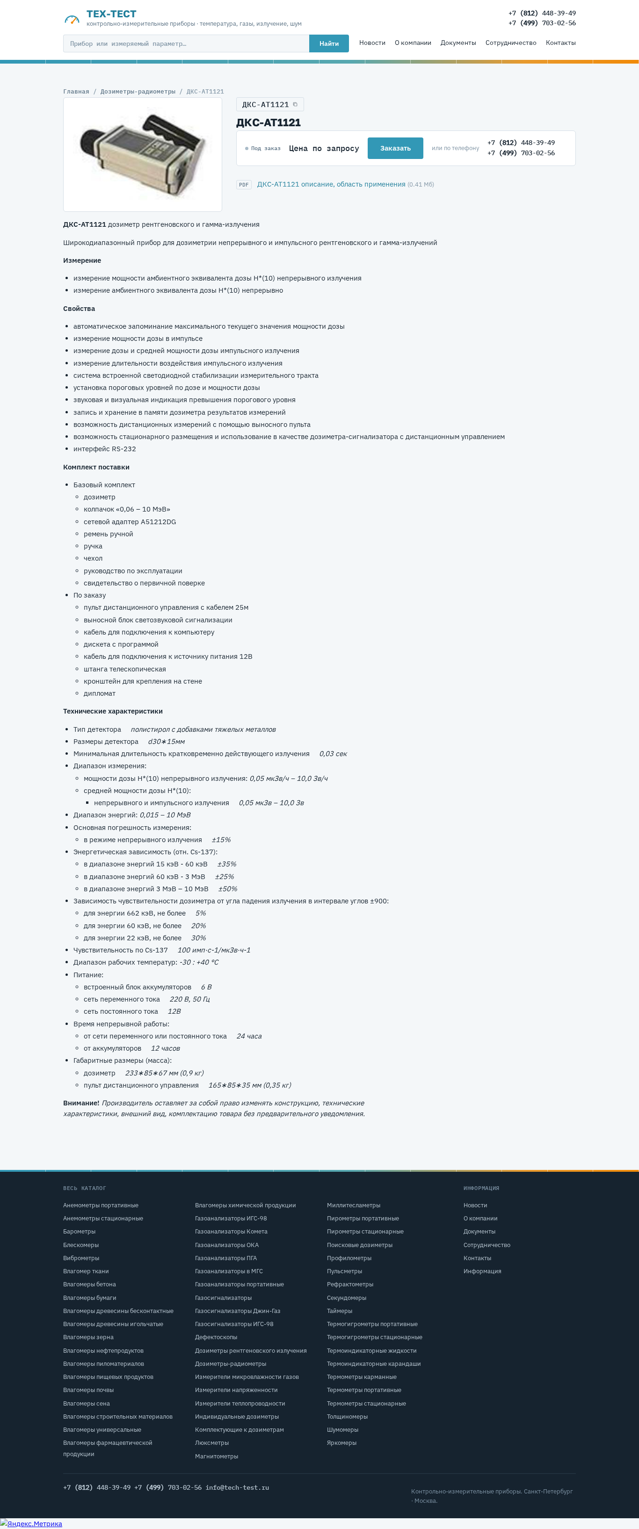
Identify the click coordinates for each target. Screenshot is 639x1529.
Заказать (395, 148)
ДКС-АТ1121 (265, 104)
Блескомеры (81, 1245)
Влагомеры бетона (89, 1284)
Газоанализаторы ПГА (226, 1258)
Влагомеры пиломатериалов (103, 1364)
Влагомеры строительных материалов (118, 1417)
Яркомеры (341, 1443)
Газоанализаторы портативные (239, 1284)
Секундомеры (346, 1298)
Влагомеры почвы (88, 1390)
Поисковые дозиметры (359, 1245)
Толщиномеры (347, 1417)
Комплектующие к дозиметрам (239, 1430)
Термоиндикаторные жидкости (372, 1351)
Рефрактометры (350, 1284)
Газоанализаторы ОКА (227, 1245)
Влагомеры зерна (88, 1337)
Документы (458, 42)
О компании (413, 42)
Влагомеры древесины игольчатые (113, 1324)
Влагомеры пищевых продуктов (108, 1377)
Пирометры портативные (363, 1218)
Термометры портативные (364, 1390)
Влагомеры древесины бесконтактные (118, 1311)
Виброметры (81, 1258)
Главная (76, 91)
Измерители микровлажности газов (247, 1377)
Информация (482, 1271)
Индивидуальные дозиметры (237, 1417)
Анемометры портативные (100, 1205)
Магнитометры (216, 1456)
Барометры (79, 1231)
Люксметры (212, 1443)
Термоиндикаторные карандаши (374, 1364)
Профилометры (349, 1258)
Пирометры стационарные (365, 1231)
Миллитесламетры (353, 1205)
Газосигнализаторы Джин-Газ (238, 1311)
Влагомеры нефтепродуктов (103, 1351)
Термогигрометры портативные (372, 1324)
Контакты (561, 42)
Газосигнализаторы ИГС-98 (234, 1324)
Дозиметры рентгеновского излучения (251, 1351)
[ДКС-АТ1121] (142, 154)
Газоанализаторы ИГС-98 (231, 1218)
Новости (372, 42)
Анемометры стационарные (103, 1218)
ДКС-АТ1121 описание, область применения (331, 184)
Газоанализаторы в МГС (229, 1271)
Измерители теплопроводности (240, 1403)
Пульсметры (344, 1271)
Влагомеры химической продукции (245, 1205)
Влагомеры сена (86, 1403)
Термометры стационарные (366, 1403)
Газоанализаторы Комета (231, 1231)
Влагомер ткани (86, 1271)
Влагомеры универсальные (102, 1430)
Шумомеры (342, 1430)
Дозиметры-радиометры (138, 91)
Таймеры (339, 1311)
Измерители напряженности (236, 1390)
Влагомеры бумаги (89, 1298)
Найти (329, 43)
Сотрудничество (511, 42)
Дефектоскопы (216, 1337)
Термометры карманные (362, 1377)
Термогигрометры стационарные (374, 1337)
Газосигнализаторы (223, 1298)
